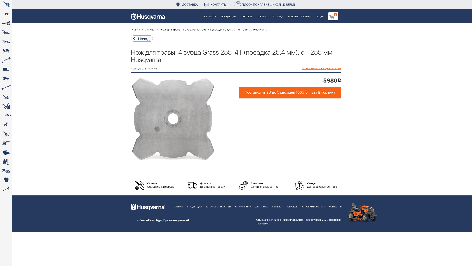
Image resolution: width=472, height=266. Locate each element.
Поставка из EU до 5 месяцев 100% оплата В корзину (290, 92)
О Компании (243, 207)
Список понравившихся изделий (266, 3)
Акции (320, 16)
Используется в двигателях (321, 68)
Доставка (190, 4)
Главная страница (143, 30)
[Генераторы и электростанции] (6, 134)
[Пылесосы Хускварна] (6, 161)
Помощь (277, 16)
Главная (178, 207)
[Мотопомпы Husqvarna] (6, 152)
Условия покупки (299, 16)
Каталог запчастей (218, 207)
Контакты (219, 4)
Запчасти (210, 16)
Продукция (228, 16)
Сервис (262, 16)
